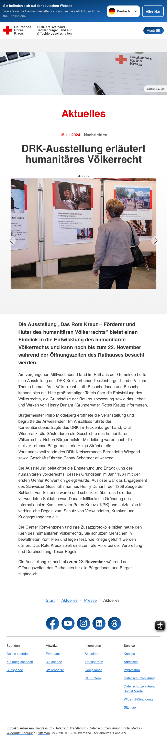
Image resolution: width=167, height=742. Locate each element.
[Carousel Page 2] (83, 176)
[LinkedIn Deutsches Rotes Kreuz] (98, 623)
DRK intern (93, 678)
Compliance (93, 670)
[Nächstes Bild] (155, 240)
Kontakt (129, 653)
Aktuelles (91, 653)
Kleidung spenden (20, 661)
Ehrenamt (53, 653)
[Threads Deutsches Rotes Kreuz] (114, 623)
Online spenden (18, 653)
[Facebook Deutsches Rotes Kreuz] (52, 623)
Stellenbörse (55, 670)
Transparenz (94, 661)
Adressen (131, 661)
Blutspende (15, 670)
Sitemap (130, 707)
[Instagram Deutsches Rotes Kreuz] (83, 623)
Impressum (132, 670)
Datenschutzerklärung (140, 678)
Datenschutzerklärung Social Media (140, 688)
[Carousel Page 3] (88, 176)
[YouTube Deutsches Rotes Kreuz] (68, 623)
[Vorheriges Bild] (11, 240)
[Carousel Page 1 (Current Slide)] (79, 176)
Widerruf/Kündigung (138, 699)
